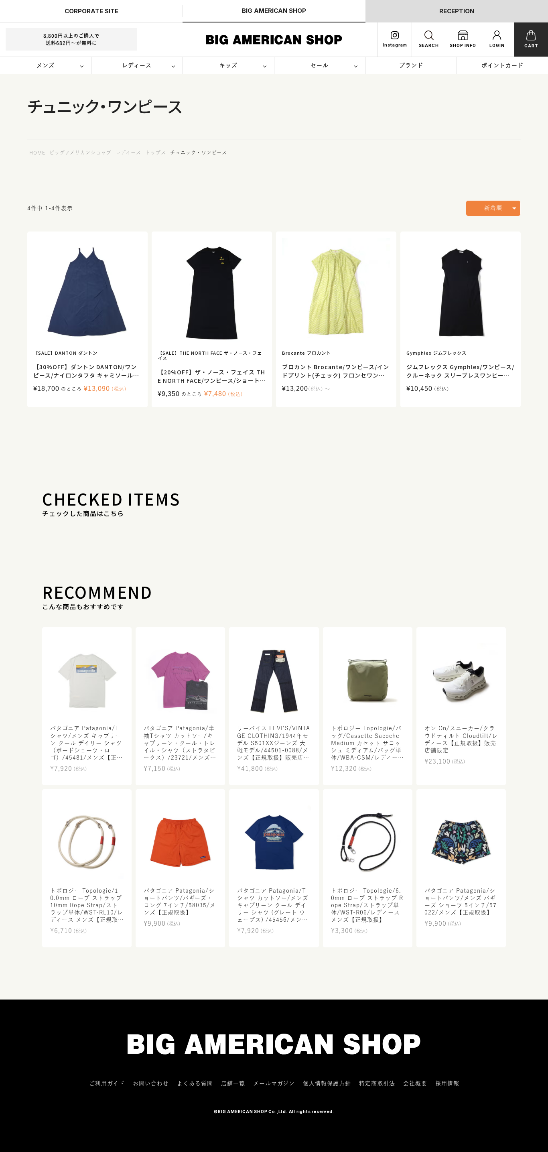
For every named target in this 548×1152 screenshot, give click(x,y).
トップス (155, 152)
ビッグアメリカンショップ (80, 152)
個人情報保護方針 (327, 1083)
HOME (37, 152)
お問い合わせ (151, 1083)
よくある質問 (195, 1083)
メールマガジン (274, 1083)
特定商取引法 (377, 1083)
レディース (128, 152)
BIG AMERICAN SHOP (274, 10)
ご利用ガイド (107, 1083)
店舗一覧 (233, 1083)
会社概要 (415, 1083)
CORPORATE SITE (91, 11)
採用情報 (447, 1083)
